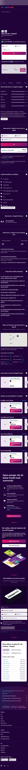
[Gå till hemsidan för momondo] (9, 7)
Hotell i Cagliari (6, 678)
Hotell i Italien (21, 706)
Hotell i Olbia (5, 669)
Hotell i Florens (6, 667)
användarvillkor (24, 630)
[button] (2, 7)
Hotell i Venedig (6, 665)
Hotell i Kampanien (5, 707)
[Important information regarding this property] (26, 234)
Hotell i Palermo (6, 671)
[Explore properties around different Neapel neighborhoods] (26, 396)
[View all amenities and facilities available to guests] (26, 174)
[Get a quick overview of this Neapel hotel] (26, 87)
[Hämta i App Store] (12, 759)
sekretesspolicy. (5, 631)
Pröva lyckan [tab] (6, 653)
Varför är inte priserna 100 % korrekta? (11, 700)
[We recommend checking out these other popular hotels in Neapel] (26, 373)
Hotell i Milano (6, 661)
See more (24, 400)
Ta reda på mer (5, 158)
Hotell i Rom (5, 659)
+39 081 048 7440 (5, 39)
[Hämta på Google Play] (4, 759)
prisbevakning (10, 508)
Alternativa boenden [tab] (16, 649)
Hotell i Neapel (14, 707)
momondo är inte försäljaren (9, 695)
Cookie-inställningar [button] (5, 164)
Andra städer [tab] (6, 649)
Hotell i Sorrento (6, 675)
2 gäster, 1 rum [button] (6, 49)
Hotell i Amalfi (5, 673)
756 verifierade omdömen (19, 41)
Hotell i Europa (14, 706)
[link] (16, 411)
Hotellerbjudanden (6, 706)
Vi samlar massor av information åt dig (11, 698)
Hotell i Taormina (6, 663)
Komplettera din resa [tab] (16, 653)
